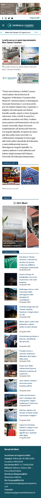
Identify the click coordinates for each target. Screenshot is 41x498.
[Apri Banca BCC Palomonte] (14, 227)
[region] (20, 226)
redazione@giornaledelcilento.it (19, 492)
